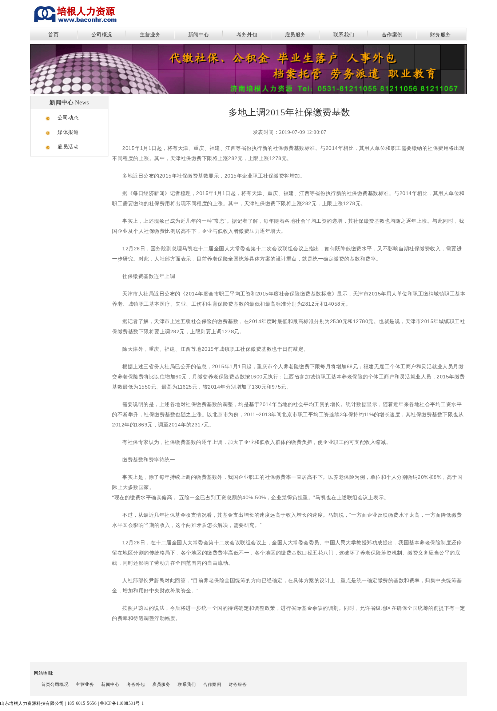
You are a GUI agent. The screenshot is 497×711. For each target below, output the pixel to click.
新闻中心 (198, 34)
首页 (53, 34)
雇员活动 (68, 147)
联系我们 (343, 34)
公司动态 (68, 117)
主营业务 (150, 34)
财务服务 (440, 34)
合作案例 (392, 34)
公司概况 (101, 34)
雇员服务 (295, 34)
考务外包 (247, 34)
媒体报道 (68, 132)
